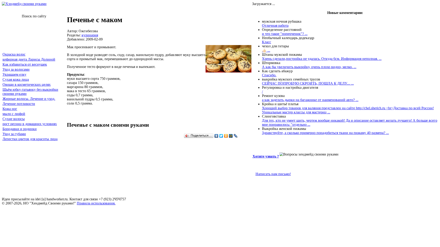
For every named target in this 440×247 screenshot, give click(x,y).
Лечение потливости (19, 104)
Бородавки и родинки (20, 129)
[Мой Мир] (230, 136)
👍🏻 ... (266, 50)
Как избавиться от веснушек (25, 64)
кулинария (90, 35)
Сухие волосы (14, 119)
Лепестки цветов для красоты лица (30, 139)
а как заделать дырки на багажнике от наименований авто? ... (310, 100)
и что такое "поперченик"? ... (285, 34)
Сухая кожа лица (16, 79)
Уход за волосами (16, 69)
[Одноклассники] (226, 136)
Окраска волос (14, 54)
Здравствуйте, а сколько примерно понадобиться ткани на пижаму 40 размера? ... (325, 133)
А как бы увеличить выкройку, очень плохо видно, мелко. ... (309, 67)
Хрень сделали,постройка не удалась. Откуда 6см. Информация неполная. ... (322, 59)
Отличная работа (275, 25)
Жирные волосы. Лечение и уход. (29, 99)
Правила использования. (96, 203)
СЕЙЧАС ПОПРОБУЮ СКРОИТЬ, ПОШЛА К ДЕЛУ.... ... (308, 83)
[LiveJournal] (235, 136)
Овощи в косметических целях (27, 84)
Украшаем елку (14, 74)
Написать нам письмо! (273, 174)
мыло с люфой (14, 114)
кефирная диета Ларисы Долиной (29, 59)
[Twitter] (221, 136)
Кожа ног (10, 109)
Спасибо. (269, 75)
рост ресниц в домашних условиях (30, 124)
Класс (266, 42)
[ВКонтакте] (216, 136)
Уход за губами (14, 134)
